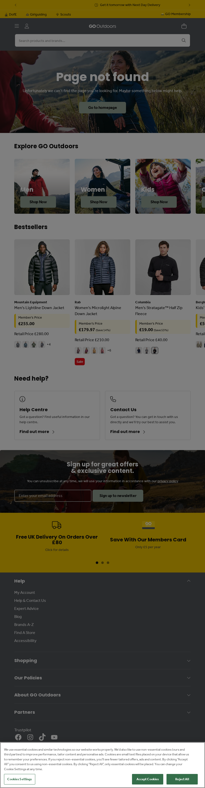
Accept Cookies (147, 779)
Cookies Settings (19, 779)
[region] (102, 765)
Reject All (182, 779)
